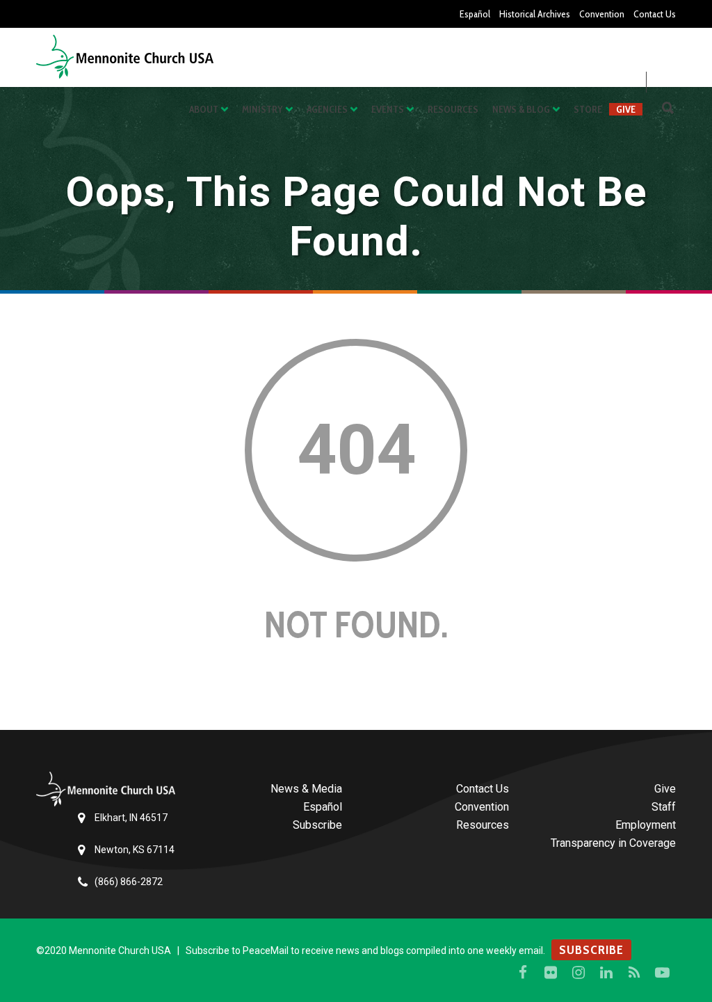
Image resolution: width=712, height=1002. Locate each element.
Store (588, 109)
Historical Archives (534, 14)
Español (475, 14)
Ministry (262, 109)
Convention (601, 14)
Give (626, 109)
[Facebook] (523, 973)
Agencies (327, 109)
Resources (453, 109)
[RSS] (634, 973)
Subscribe (317, 825)
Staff (664, 806)
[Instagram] (578, 973)
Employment (645, 825)
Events (387, 109)
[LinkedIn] (606, 973)
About (203, 109)
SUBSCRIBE (591, 949)
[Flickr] (551, 973)
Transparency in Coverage (613, 843)
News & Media (306, 788)
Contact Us (654, 14)
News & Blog (521, 109)
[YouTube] (662, 973)
